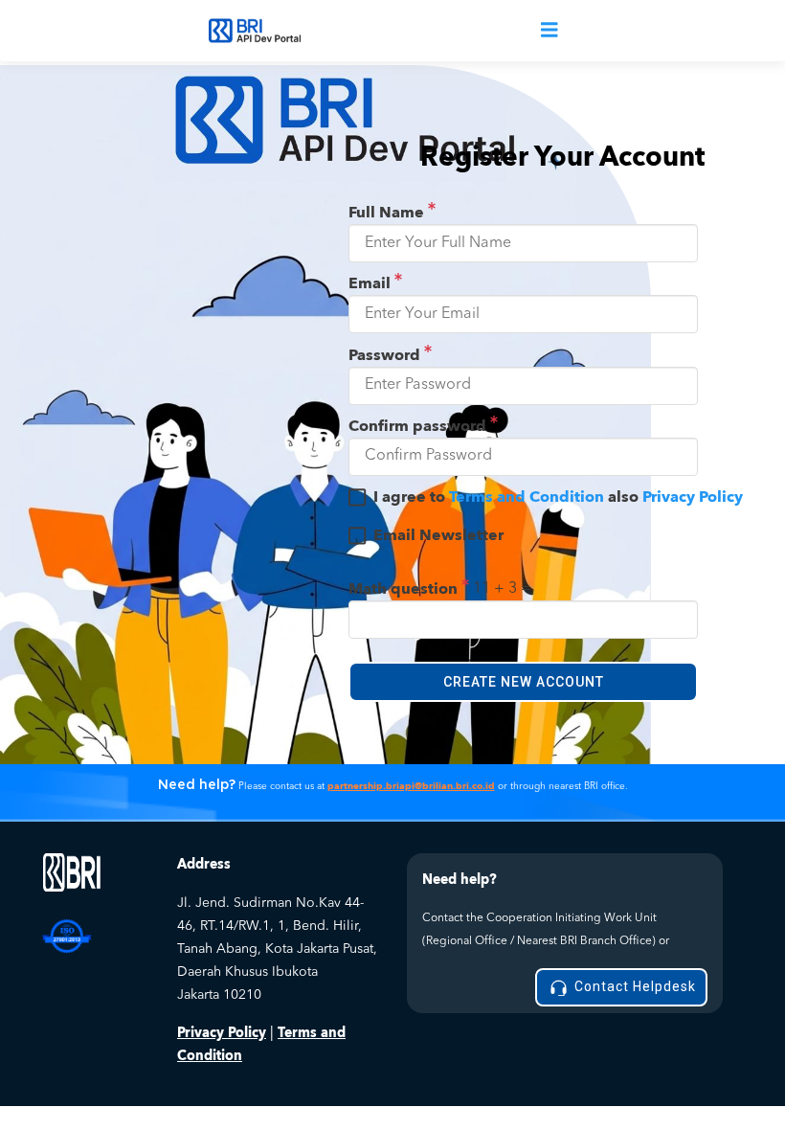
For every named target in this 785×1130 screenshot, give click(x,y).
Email (371, 283)
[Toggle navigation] (549, 31)
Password (386, 355)
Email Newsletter (438, 535)
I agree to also (558, 497)
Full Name (388, 212)
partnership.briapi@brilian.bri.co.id (411, 786)
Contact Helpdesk (633, 986)
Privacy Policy (692, 497)
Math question (404, 588)
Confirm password (419, 426)
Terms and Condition (526, 497)
